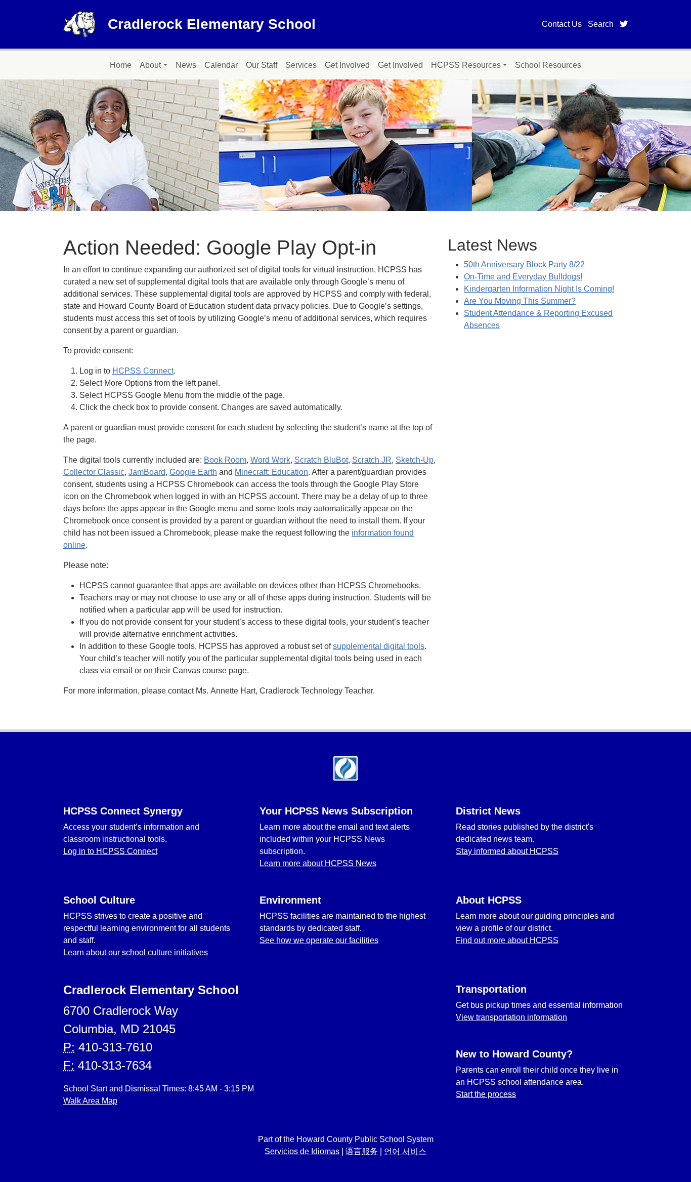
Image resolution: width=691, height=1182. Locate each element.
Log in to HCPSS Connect (110, 851)
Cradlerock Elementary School (212, 24)
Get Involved (347, 65)
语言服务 (362, 1151)
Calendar (221, 65)
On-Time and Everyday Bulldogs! (523, 276)
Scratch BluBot (321, 460)
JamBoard (146, 472)
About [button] (150, 65)
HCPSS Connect (143, 370)
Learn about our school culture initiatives (135, 952)
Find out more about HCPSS (507, 940)
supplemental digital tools (378, 646)
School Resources (548, 65)
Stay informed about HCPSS (507, 851)
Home (121, 65)
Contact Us (562, 24)
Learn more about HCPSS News (318, 863)
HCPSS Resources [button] (466, 65)
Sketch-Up (415, 460)
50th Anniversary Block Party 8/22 (524, 264)
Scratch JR (372, 460)
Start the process (486, 1094)
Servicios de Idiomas (302, 1151)
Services (301, 65)
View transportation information (511, 1017)
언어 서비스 (405, 1151)
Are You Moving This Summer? (520, 301)
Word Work (270, 460)
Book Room (225, 460)
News (186, 65)
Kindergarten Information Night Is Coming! (539, 288)
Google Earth (193, 472)
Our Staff (261, 65)
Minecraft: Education (271, 472)
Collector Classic (93, 472)
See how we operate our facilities (319, 940)
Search (601, 24)
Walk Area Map (90, 1100)
